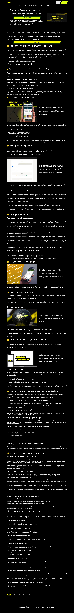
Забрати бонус (37, 42)
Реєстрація (64, 2)
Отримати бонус (27, 17)
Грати (58, 2)
